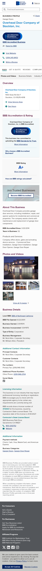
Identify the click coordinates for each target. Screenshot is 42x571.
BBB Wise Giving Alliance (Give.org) (16, 540)
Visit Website (11, 53)
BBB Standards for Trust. (27, 141)
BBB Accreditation (9, 525)
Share (37, 16)
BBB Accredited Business (14, 42)
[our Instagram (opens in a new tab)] (17, 548)
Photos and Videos (8, 76)
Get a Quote (15, 69)
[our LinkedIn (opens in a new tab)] (8, 548)
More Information (21, 144)
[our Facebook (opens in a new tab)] (13, 548)
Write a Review (12, 62)
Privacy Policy (21, 561)
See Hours (12, 106)
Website (9, 428)
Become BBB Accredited (21, 195)
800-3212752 (11, 426)
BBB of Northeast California (22, 316)
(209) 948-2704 (20, 374)
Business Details (25, 76)
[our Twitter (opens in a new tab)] (4, 548)
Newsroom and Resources (12, 529)
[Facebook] (4, 381)
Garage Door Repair (22, 451)
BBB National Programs (11, 542)
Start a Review (7, 512)
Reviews (26, 69)
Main (4, 69)
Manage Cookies (31, 567)
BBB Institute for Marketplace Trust (15, 538)
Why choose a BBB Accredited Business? (17, 152)
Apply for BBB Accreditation (13, 527)
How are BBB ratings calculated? (18, 178)
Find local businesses (15, 9)
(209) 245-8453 (12, 58)
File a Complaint (8, 514)
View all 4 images (20, 303)
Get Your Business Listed (12, 523)
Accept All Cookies (12, 567)
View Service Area (15, 102)
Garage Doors (8, 451)
